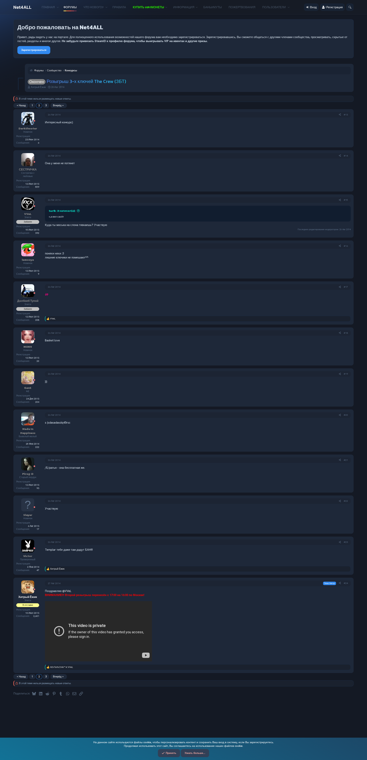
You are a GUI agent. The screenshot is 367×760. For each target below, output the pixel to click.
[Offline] (34, 121)
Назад (22, 105)
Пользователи (274, 7)
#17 (346, 286)
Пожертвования (242, 7)
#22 (346, 501)
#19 (346, 373)
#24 (346, 583)
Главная (48, 7)
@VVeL (66, 591)
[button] (57, 7)
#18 (346, 333)
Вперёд (57, 105)
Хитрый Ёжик (38, 87)
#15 (346, 199)
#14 (346, 155)
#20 (346, 415)
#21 (346, 460)
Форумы (70, 7)
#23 (346, 542)
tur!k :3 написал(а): (62, 211)
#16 (346, 246)
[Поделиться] (339, 115)
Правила (119, 7)
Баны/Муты (212, 7)
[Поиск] (350, 7)
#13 (346, 114)
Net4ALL (22, 7)
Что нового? (94, 7)
